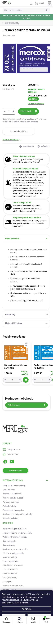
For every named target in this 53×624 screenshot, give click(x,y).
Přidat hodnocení (14, 405)
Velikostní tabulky (10, 506)
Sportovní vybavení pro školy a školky (17, 514)
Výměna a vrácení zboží (12, 494)
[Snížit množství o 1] (5, 380)
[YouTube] (12, 461)
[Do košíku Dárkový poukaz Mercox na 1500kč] (26, 380)
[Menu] (50, 3)
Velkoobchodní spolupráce (13, 510)
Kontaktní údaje (9, 490)
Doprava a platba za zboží (13, 498)
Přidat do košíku (26, 111)
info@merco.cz (14, 449)
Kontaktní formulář (15, 470)
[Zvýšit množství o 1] (20, 380)
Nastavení (26, 609)
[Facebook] (5, 461)
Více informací (21, 603)
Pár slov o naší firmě (11, 502)
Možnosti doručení (36, 104)
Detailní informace (11, 140)
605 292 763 (13, 454)
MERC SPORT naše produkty (14, 486)
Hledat (47, 10)
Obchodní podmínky (11, 518)
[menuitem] (14, 529)
